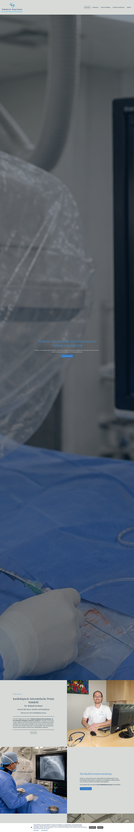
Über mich (33, 732)
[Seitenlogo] (12, 7)
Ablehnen (100, 827)
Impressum (36, 830)
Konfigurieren (44, 830)
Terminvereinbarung (67, 356)
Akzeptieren (92, 827)
